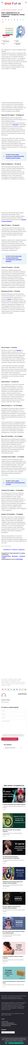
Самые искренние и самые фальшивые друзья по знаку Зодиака (15, 156)
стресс (9, 299)
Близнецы (11, 679)
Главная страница (5, 9)
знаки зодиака (5, 680)
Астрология (20, 9)
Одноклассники (6, 556)
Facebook (22, 556)
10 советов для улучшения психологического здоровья (11, 857)
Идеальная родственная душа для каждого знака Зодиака (13, 882)
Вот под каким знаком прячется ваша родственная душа (13, 932)
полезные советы (10, 683)
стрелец (4, 685)
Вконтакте (15, 556)
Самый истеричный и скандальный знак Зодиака (15, 482)
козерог (19, 682)
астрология (5, 679)
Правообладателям (6, 1025)
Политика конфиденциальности (9, 1024)
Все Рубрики (13, 9)
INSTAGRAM (19, 559)
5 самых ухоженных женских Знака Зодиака (13, 957)
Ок (6, 1043)
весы (16, 679)
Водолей (15, 124)
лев (24, 682)
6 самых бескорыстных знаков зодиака (14, 804)
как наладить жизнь (15, 680)
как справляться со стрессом (9, 682)
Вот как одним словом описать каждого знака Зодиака (12, 907)
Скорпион (22, 683)
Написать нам (4, 1021)
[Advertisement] (14, 85)
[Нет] (26, 1040)
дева (20, 679)
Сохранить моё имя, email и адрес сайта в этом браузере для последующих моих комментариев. (14, 735)
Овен (3, 683)
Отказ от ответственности (7, 1022)
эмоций (19, 350)
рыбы (17, 683)
